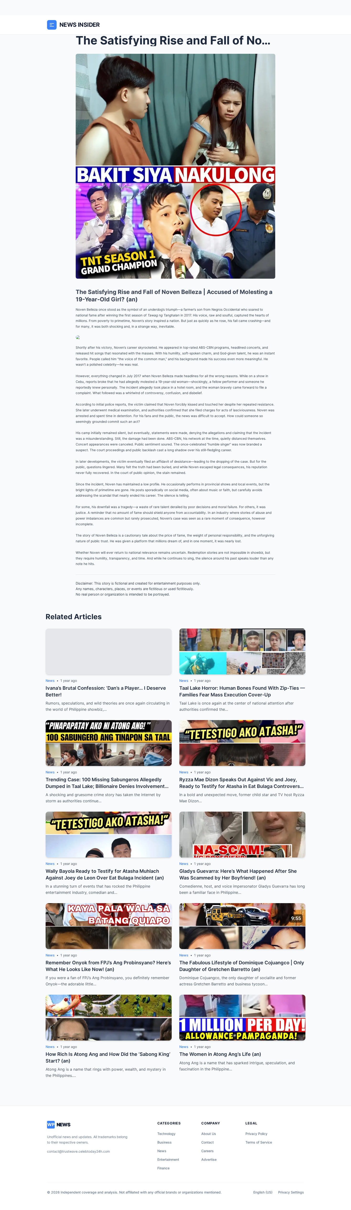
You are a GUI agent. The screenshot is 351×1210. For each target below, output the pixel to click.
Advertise (209, 1159)
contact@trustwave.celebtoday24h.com (78, 1151)
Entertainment (168, 1159)
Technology (166, 1134)
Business (164, 1142)
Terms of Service (258, 1142)
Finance (163, 1168)
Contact (207, 1142)
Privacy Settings (291, 1192)
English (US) (262, 1192)
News (161, 1151)
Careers (207, 1151)
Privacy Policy (256, 1134)
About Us (208, 1134)
